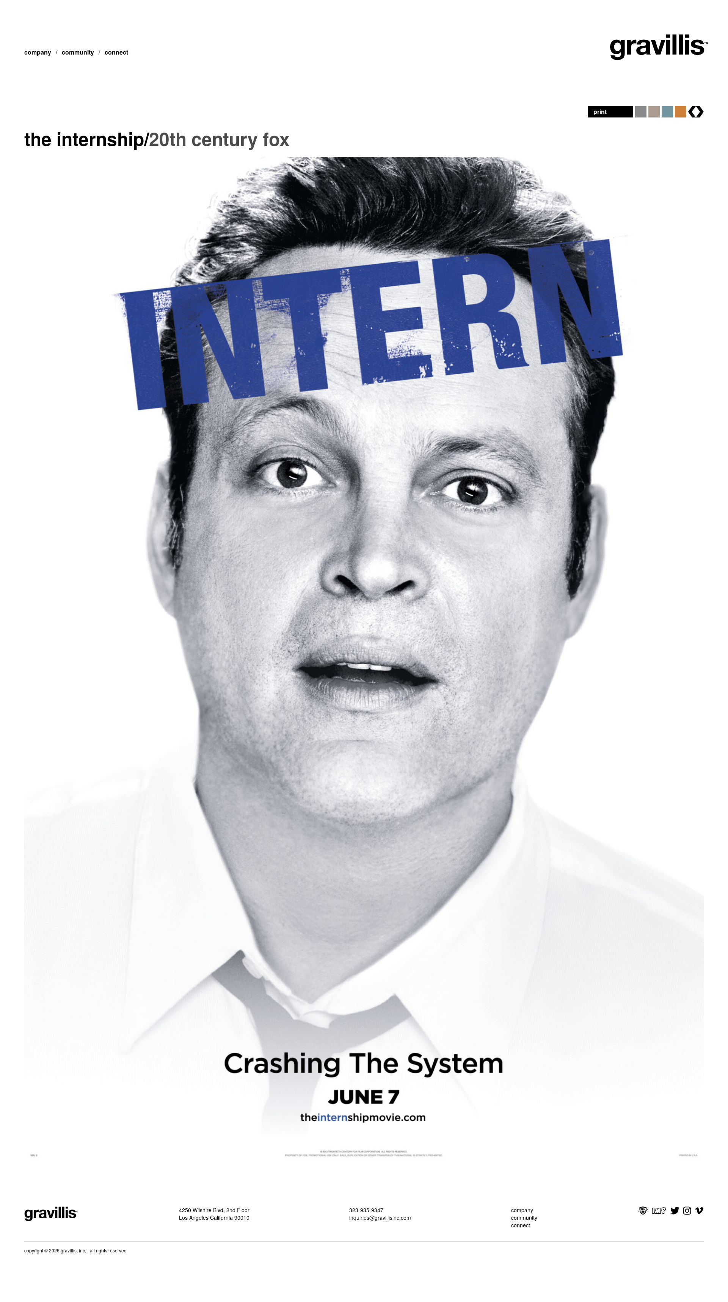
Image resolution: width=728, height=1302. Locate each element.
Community (78, 52)
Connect (116, 52)
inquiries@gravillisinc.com (380, 1217)
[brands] (696, 111)
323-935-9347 (366, 1210)
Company (37, 52)
